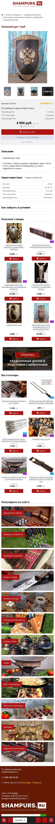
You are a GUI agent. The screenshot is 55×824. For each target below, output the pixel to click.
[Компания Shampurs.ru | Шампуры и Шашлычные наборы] (2, 15)
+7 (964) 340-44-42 (10, 782)
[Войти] (38, 820)
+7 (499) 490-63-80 (9, 777)
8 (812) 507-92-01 (19, 795)
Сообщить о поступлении (27, 137)
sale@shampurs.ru (9, 771)
